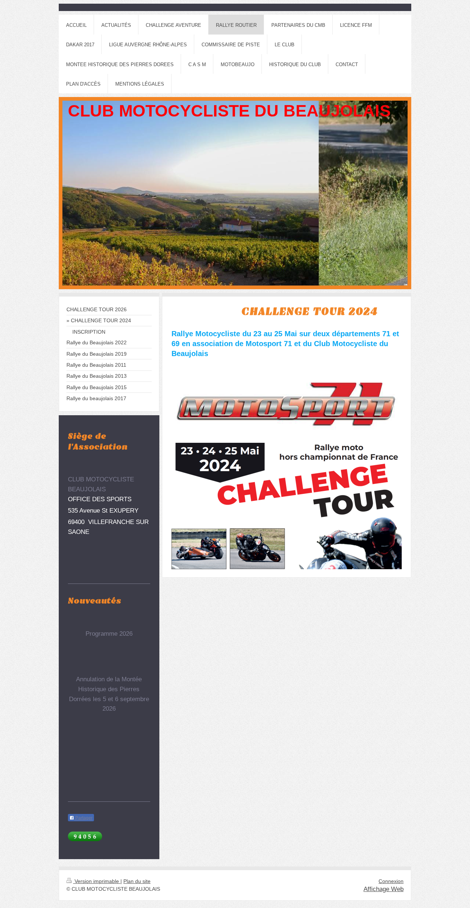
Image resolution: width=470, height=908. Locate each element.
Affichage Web (384, 889)
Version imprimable (96, 881)
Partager (83, 818)
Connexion (391, 881)
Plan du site (137, 881)
